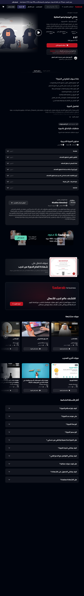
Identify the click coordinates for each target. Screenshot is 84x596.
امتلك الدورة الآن (60, 45)
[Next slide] (5, 336)
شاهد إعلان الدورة (64, 348)
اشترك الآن (15, 2)
